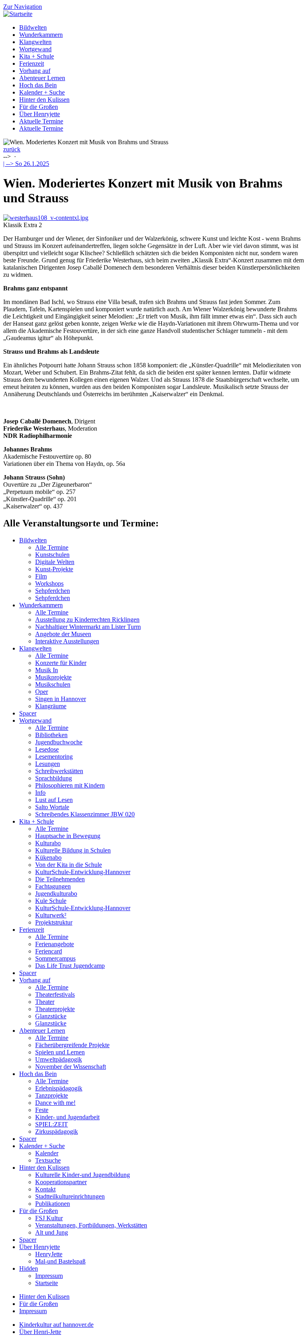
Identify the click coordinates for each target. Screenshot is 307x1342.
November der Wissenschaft (70, 1066)
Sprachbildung (53, 778)
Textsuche (48, 1160)
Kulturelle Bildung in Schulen (73, 850)
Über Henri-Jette (40, 1331)
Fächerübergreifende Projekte (72, 1045)
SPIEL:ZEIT (51, 1124)
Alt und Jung (51, 1232)
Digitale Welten (54, 561)
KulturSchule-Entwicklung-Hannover (82, 871)
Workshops (49, 583)
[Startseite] (17, 13)
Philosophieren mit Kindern (70, 785)
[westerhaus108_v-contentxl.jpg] (45, 217)
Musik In (46, 670)
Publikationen (52, 1203)
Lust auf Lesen (54, 799)
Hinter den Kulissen (44, 99)
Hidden (28, 1268)
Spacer (27, 713)
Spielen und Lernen (60, 1052)
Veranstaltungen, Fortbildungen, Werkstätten (91, 1225)
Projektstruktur (53, 922)
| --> (26, 163)
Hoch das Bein (38, 85)
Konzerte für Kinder (60, 662)
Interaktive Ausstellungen (67, 641)
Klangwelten (35, 41)
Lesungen (47, 763)
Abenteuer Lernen (42, 78)
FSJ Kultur (49, 1218)
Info (40, 792)
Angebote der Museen (63, 634)
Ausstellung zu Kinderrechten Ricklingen (87, 619)
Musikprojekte (53, 677)
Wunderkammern (41, 34)
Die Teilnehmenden (60, 879)
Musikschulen (52, 684)
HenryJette (48, 1254)
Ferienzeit (31, 63)
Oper (41, 691)
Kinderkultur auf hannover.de (56, 1324)
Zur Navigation (22, 6)
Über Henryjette (39, 114)
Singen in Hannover (60, 698)
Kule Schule (50, 900)
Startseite (46, 1283)
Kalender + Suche (42, 92)
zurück (11, 149)
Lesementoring (54, 756)
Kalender (46, 1153)
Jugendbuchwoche (58, 742)
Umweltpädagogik (58, 1059)
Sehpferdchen (52, 590)
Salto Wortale (52, 807)
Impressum (49, 1275)
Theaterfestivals (55, 994)
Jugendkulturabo (56, 893)
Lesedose (47, 749)
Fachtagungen (53, 886)
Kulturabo (48, 843)
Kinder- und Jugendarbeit (67, 1117)
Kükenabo (48, 857)
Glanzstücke (50, 1016)
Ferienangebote (54, 944)
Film (41, 576)
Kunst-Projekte (54, 569)
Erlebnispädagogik (58, 1088)
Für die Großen (38, 106)
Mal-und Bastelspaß (60, 1261)
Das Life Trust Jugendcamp (70, 965)
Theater (44, 1001)
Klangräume (50, 706)
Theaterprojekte (55, 1008)
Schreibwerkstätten (59, 771)
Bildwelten (33, 27)
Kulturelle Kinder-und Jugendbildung (82, 1174)
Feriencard (48, 951)
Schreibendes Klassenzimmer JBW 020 (85, 814)
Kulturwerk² (50, 915)
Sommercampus (55, 958)
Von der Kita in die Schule (68, 864)
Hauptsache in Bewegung (67, 835)
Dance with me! (55, 1102)
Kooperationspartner (61, 1182)
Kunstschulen (52, 554)
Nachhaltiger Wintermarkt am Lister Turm (88, 626)
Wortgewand (35, 49)
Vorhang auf (34, 70)
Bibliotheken (51, 734)
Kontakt (45, 1189)
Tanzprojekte (51, 1095)
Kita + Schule (36, 56)
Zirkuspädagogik (56, 1131)
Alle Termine (51, 547)
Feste (41, 1109)
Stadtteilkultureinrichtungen (70, 1196)
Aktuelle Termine (41, 121)
